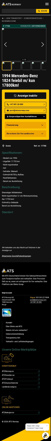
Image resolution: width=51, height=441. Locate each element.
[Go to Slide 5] (46, 65)
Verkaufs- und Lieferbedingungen (20, 341)
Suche (44, 11)
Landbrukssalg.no (9, 387)
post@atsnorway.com (38, 300)
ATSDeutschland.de (10, 383)
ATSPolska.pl (7, 379)
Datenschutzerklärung (15, 334)
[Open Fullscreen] (24, 44)
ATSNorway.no (8, 371)
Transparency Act (13, 338)
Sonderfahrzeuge (33, 18)
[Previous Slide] (5, 44)
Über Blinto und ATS (14, 326)
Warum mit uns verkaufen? (17, 330)
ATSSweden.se (8, 375)
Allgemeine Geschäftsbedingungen (16, 256)
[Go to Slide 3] (26, 65)
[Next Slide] (42, 44)
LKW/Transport (14, 18)
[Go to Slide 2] (16, 65)
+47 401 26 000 (36, 302)
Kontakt (9, 323)
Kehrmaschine (9, 21)
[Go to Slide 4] (36, 65)
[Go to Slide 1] (7, 65)
